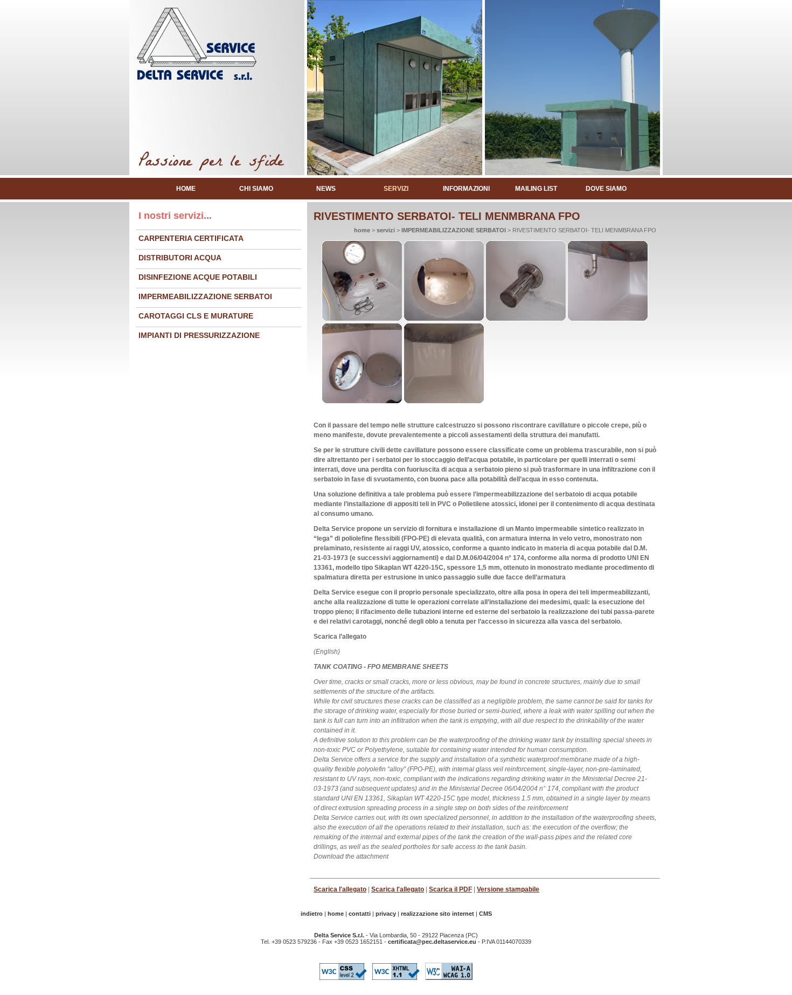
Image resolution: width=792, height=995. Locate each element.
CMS (485, 913)
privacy (386, 913)
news (326, 188)
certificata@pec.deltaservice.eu (432, 941)
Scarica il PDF (450, 889)
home (186, 188)
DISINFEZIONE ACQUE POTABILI (197, 277)
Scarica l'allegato (340, 889)
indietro (312, 913)
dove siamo (606, 188)
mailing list (536, 188)
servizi (396, 188)
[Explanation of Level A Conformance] (448, 980)
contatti (360, 913)
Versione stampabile (508, 889)
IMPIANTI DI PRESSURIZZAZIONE (199, 335)
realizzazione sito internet (437, 913)
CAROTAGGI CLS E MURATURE (195, 316)
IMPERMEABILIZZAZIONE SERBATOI (205, 296)
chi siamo (256, 188)
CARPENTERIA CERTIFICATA (191, 238)
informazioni (466, 188)
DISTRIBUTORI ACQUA (179, 257)
